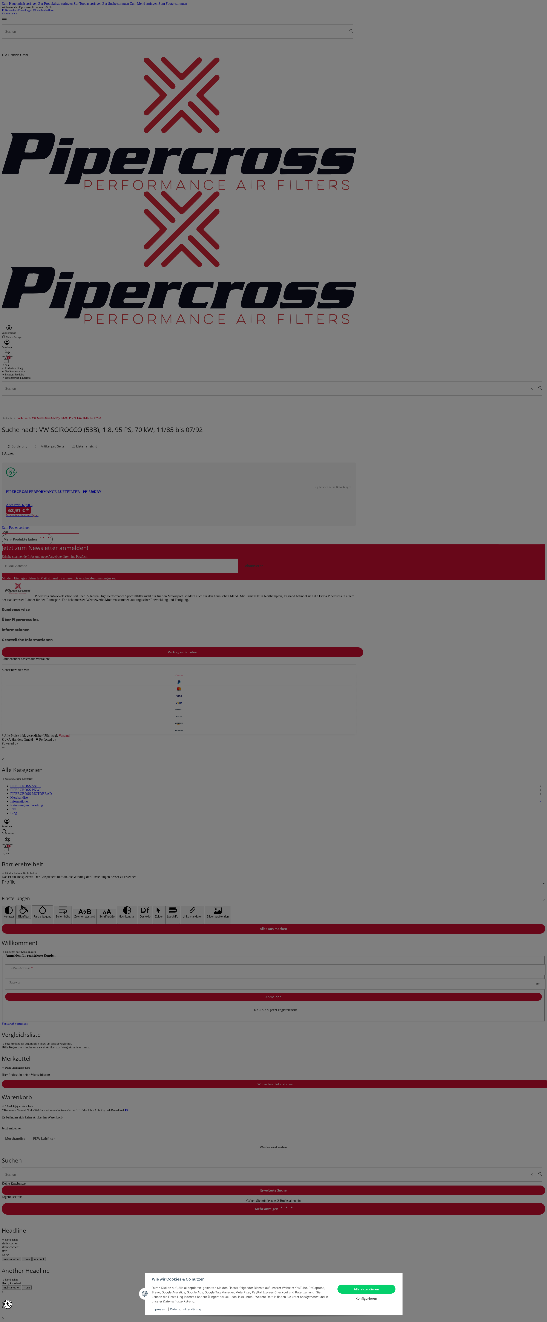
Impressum (159, 1309)
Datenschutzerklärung (185, 1309)
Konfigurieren (366, 1298)
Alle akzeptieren (366, 1289)
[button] (7, 1304)
